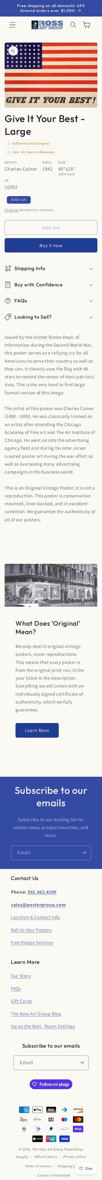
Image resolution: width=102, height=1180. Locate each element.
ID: (7, 180)
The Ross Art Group (48, 1149)
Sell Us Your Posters (31, 930)
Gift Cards (21, 1001)
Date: (47, 162)
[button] (13, 25)
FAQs (16, 988)
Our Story (21, 976)
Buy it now (51, 245)
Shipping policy (70, 1166)
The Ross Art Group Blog (36, 1013)
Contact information (54, 1175)
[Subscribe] (84, 853)
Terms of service (38, 1166)
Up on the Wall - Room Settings (43, 1026)
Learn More (37, 730)
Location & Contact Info (35, 917)
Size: (62, 162)
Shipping (11, 210)
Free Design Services (32, 942)
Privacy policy (74, 1156)
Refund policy (46, 1156)
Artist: (11, 162)
